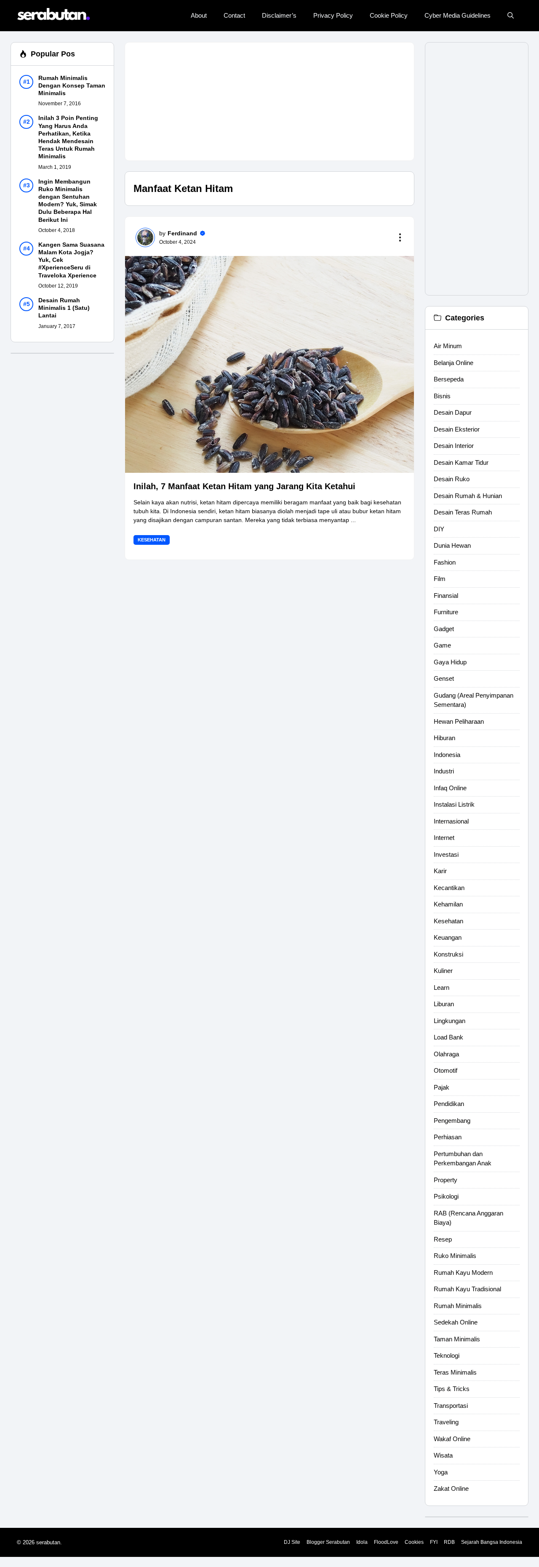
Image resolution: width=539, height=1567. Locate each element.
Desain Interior (454, 445)
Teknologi (446, 1355)
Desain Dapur (453, 412)
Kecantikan (449, 887)
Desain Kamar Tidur (461, 462)
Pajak (441, 1087)
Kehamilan (448, 904)
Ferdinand (182, 233)
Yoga (441, 1472)
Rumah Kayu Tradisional (467, 1289)
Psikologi (446, 1196)
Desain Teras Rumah (463, 512)
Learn (441, 987)
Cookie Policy (389, 15)
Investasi (446, 854)
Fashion (445, 562)
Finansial (446, 595)
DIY (439, 529)
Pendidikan (449, 1103)
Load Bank (448, 1037)
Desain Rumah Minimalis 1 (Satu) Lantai (64, 308)
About (199, 15)
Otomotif (445, 1070)
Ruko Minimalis (455, 1255)
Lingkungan (449, 1020)
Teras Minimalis (455, 1372)
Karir (440, 870)
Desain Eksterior (457, 429)
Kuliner (443, 970)
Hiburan (444, 737)
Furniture (446, 612)
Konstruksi (448, 954)
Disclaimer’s (279, 15)
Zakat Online (451, 1488)
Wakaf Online (452, 1438)
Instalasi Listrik (454, 804)
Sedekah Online (456, 1322)
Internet (444, 837)
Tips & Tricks (452, 1388)
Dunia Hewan (452, 545)
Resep (443, 1239)
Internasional (451, 821)
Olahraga (446, 1054)
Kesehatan (151, 539)
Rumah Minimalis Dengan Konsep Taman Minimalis (71, 85)
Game (442, 645)
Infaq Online (450, 787)
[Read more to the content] (402, 237)
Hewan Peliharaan (459, 721)
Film (440, 578)
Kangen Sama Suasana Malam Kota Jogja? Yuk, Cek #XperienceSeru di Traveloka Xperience (71, 260)
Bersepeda (449, 379)
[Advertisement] (269, 101)
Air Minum (448, 345)
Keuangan (448, 937)
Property (445, 1179)
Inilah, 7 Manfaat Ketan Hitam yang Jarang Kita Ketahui (244, 486)
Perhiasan (448, 1137)
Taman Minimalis (457, 1339)
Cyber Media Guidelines (457, 15)
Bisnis (442, 396)
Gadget (444, 628)
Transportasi (451, 1405)
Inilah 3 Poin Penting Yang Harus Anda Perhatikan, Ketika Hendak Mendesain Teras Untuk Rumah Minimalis (68, 137)
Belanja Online (453, 362)
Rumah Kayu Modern (463, 1272)
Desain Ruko (452, 478)
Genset (444, 678)
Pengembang (452, 1120)
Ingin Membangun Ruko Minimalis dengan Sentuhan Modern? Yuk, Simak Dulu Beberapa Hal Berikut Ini (67, 200)
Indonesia (447, 754)
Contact (234, 15)
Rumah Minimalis (458, 1305)
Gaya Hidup (450, 662)
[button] (510, 15)
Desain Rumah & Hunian (468, 495)
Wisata (443, 1455)
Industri (444, 771)
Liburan (444, 1003)
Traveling (446, 1422)
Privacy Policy (333, 15)
